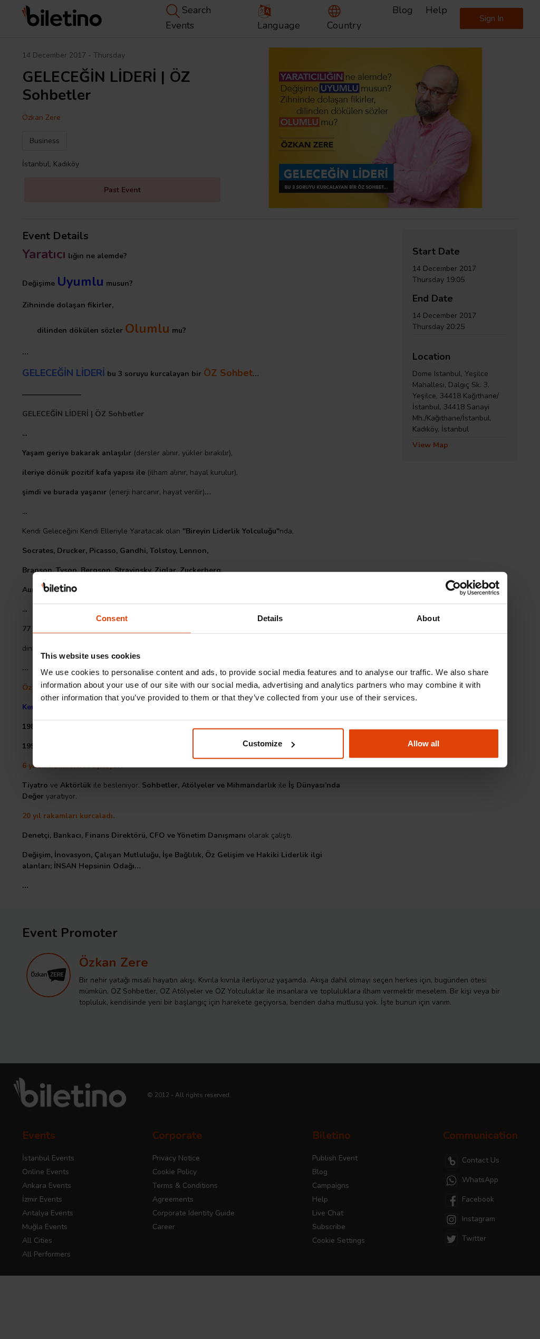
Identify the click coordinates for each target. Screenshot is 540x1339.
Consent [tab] (112, 617)
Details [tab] (270, 617)
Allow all (423, 743)
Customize (262, 743)
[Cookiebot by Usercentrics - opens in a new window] (453, 587)
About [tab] (428, 617)
